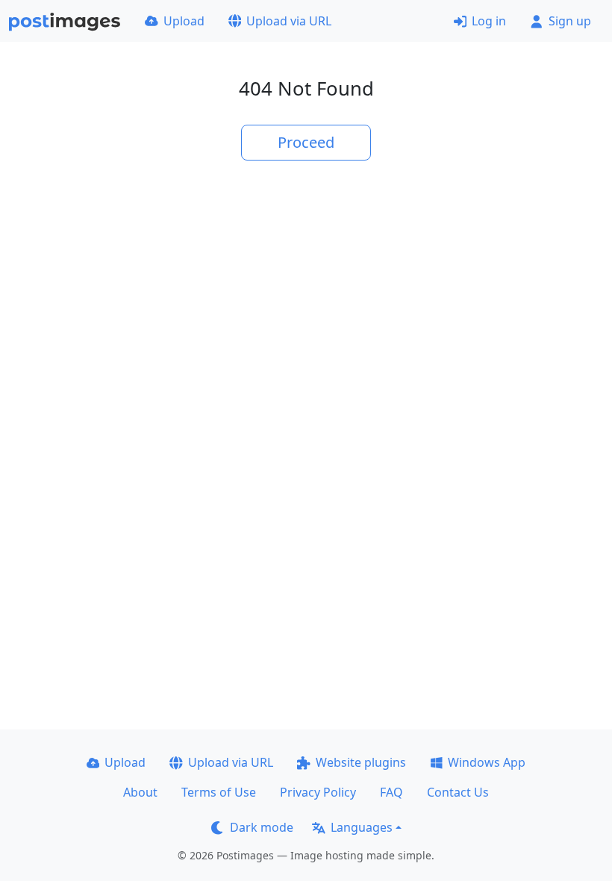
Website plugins (361, 762)
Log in (489, 21)
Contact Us (458, 792)
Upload (183, 21)
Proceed (306, 142)
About (140, 792)
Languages (362, 827)
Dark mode (261, 827)
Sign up (570, 21)
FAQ (391, 792)
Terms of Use (218, 792)
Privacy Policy (318, 792)
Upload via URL (288, 21)
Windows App (486, 762)
